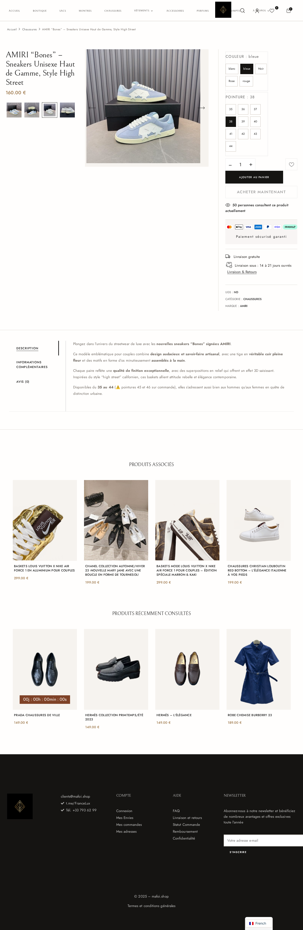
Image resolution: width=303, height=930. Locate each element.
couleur (242, 56)
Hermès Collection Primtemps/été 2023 (114, 717)
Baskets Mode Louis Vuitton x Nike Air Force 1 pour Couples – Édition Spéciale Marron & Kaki (186, 570)
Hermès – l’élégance (174, 715)
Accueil (12, 29)
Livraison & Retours (242, 271)
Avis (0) (22, 381)
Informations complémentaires (32, 364)
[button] (288, 10)
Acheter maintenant (261, 192)
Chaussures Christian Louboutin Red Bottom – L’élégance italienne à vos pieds (257, 570)
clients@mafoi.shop (75, 796)
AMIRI (243, 306)
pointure (240, 97)
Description (27, 348)
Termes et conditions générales (151, 905)
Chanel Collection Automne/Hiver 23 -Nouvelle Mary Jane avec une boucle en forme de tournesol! (115, 570)
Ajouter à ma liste (291, 164)
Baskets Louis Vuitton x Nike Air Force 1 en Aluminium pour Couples (44, 568)
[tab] (37, 348)
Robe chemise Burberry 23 (250, 715)
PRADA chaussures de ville (37, 715)
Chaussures (29, 29)
